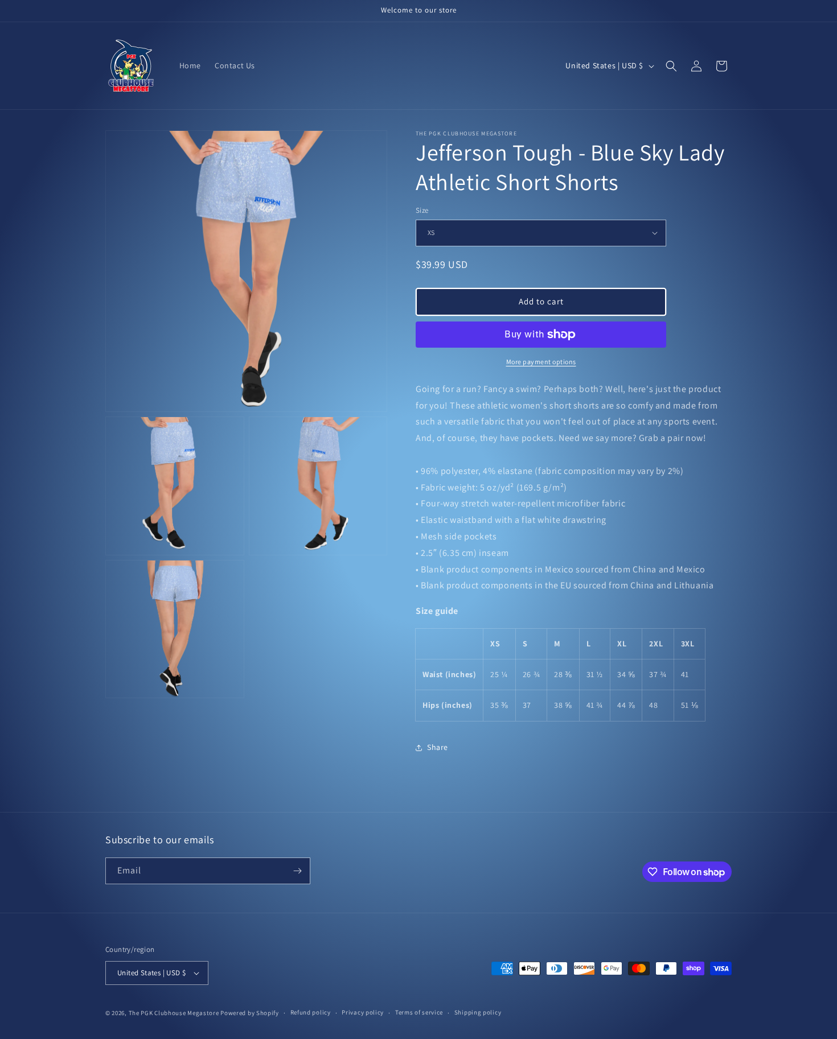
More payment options (541, 361)
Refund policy (310, 1012)
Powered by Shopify (249, 1013)
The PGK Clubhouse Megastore (174, 1013)
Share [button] (437, 747)
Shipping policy (478, 1012)
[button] (671, 66)
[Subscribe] (297, 870)
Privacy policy (363, 1012)
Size (422, 210)
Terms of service (419, 1012)
